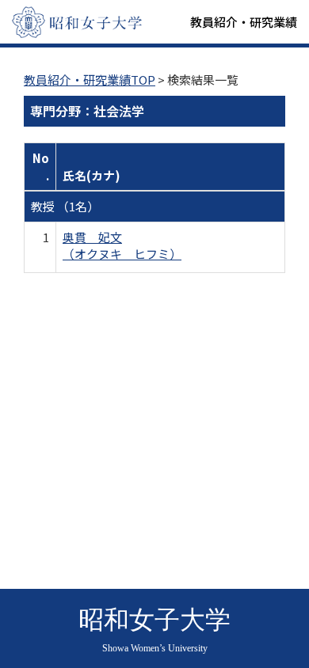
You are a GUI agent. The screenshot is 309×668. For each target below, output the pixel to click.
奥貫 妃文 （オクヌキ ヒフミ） (122, 245)
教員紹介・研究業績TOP (89, 79)
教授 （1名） (65, 206)
